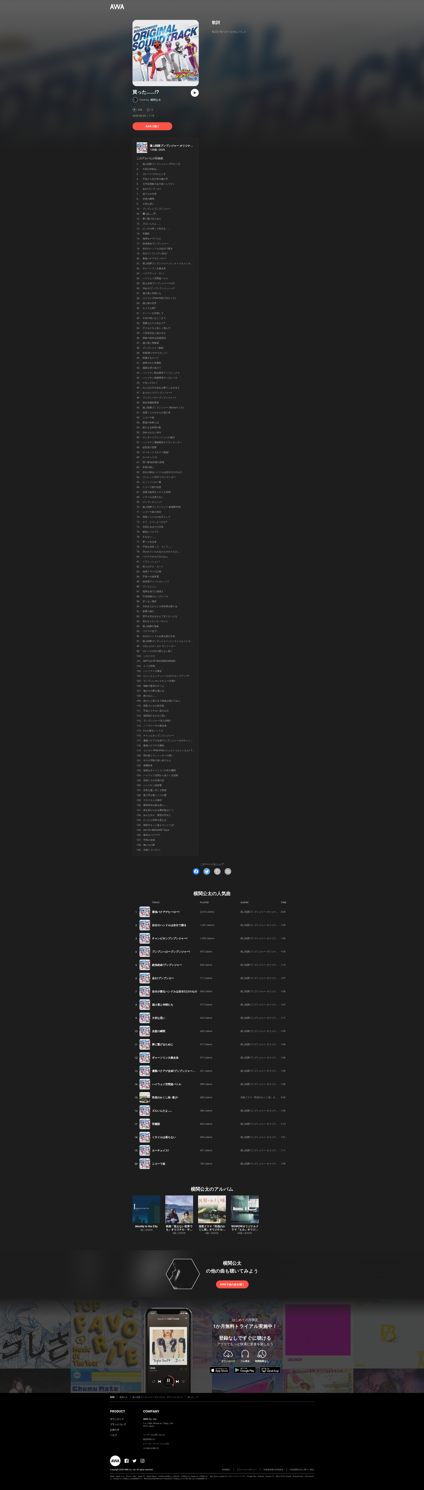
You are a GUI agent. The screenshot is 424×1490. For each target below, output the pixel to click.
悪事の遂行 (148, 611)
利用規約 (226, 1469)
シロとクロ (149, 656)
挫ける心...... (150, 695)
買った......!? (193, 1397)
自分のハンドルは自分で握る (158, 248)
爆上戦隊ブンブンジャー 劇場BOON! (162, 506)
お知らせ (114, 1429)
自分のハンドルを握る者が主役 (159, 636)
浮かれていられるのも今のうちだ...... (162, 551)
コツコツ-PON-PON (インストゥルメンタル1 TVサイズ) (172, 750)
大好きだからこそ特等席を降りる (160, 606)
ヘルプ (113, 1434)
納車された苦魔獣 (152, 362)
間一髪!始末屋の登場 (153, 462)
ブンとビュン (150, 586)
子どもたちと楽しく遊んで (156, 328)
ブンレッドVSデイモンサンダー (159, 477)
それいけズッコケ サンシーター (159, 646)
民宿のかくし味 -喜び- (165, 1097)
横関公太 (155, 100)
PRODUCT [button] (117, 1411)
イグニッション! (151, 561)
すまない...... (149, 536)
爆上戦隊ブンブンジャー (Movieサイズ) (163, 407)
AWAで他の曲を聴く (232, 1284)
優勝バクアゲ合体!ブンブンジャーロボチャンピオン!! (171, 740)
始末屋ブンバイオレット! (156, 581)
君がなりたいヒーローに (155, 621)
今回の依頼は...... (151, 168)
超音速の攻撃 (150, 447)
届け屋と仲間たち (152, 293)
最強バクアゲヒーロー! (154, 258)
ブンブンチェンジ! (152, 501)
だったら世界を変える (154, 820)
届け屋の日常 (150, 303)
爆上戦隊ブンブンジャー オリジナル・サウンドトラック (183, 145)
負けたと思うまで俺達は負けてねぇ (161, 700)
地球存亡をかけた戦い (154, 715)
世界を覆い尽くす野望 (154, 790)
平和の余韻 (149, 839)
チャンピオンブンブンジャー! (158, 735)
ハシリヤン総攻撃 (152, 785)
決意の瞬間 (148, 198)
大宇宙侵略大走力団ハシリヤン (159, 183)
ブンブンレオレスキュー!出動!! (159, 680)
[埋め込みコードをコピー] (228, 871)
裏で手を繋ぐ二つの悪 (154, 795)
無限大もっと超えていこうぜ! (158, 825)
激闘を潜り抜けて (152, 367)
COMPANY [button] (151, 1411)
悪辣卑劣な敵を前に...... (155, 805)
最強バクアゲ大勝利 (153, 745)
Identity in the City (146, 1226)
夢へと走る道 (150, 541)
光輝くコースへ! (151, 849)
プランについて (118, 1424)
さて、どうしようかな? (155, 521)
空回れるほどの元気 (153, 526)
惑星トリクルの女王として (156, 516)
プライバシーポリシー (247, 1469)
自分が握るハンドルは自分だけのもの (162, 472)
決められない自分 (152, 432)
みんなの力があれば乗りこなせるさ (161, 387)
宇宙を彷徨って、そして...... (157, 546)
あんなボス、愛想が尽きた (157, 815)
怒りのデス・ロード (153, 566)
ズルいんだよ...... (151, 223)
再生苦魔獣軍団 (151, 402)
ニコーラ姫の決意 (152, 487)
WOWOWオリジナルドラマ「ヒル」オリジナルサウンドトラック (245, 1229)
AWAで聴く (152, 126)
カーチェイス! (150, 457)
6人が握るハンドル (153, 730)
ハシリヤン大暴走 (152, 670)
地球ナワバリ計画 (152, 571)
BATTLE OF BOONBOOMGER (159, 660)
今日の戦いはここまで (154, 318)
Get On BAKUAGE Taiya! (156, 829)
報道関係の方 (149, 1439)
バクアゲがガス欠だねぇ (155, 556)
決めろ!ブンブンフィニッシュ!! (159, 288)
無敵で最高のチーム (153, 685)
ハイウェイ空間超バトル (155, 278)
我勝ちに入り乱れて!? (154, 323)
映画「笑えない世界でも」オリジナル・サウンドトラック (179, 1229)
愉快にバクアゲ (151, 531)
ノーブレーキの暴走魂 (154, 725)
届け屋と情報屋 (151, 342)
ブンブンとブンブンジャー (156, 208)
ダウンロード (117, 1419)
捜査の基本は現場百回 (154, 337)
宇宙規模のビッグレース (155, 596)
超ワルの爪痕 (150, 193)
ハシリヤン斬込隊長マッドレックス (161, 372)
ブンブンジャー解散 (153, 347)
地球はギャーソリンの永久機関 (159, 770)
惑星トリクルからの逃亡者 (156, 412)
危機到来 (148, 765)
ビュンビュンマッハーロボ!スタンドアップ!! (166, 675)
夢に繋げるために (152, 218)
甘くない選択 (150, 601)
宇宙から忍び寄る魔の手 (155, 178)
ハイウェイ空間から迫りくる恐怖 (160, 775)
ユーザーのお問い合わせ (154, 1434)
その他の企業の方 (151, 1448)
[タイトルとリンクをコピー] (217, 871)
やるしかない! (150, 382)
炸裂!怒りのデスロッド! (155, 352)
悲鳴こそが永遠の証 (153, 780)
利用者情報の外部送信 (273, 1469)
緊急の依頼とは (151, 422)
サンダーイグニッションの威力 (159, 437)
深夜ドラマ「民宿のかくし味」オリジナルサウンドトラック (271, 1097)
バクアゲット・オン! (153, 273)
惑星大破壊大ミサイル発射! (157, 492)
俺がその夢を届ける (153, 690)
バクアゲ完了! (150, 631)
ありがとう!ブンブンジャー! (157, 392)
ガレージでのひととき (154, 173)
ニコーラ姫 (148, 417)
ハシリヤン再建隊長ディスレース (160, 377)
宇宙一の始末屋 (151, 576)
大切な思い (148, 203)
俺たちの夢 (149, 844)
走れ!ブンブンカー (152, 188)
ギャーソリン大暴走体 (154, 268)
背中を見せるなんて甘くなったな (160, 616)
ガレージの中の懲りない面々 (158, 651)
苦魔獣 (146, 233)
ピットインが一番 (152, 482)
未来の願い (148, 467)
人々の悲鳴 (149, 665)
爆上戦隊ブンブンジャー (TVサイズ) (161, 164)
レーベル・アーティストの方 (156, 1443)
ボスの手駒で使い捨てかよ (157, 760)
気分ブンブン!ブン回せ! (155, 253)
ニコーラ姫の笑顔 (152, 511)
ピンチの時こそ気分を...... (156, 228)
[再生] (195, 93)
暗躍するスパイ (151, 357)
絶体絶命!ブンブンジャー (156, 243)
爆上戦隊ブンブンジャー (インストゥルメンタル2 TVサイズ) (174, 641)
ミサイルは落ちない (153, 496)
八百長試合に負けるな (154, 332)
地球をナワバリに (152, 238)
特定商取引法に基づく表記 (302, 1469)
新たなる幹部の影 (152, 427)
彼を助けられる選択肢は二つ (158, 810)
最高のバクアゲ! (151, 834)
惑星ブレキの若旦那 (153, 705)
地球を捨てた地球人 (153, 591)
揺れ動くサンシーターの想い (158, 755)
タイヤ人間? (149, 308)
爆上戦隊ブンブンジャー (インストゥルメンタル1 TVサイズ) (174, 263)
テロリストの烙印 (152, 800)
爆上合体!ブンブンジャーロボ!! (159, 283)
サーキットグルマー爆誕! (156, 452)
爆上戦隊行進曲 (151, 626)
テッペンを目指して (153, 313)
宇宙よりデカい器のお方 (156, 710)
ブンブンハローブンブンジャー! (159, 397)
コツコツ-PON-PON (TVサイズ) (159, 298)
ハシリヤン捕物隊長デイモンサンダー (162, 442)
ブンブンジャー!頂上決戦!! (157, 720)
